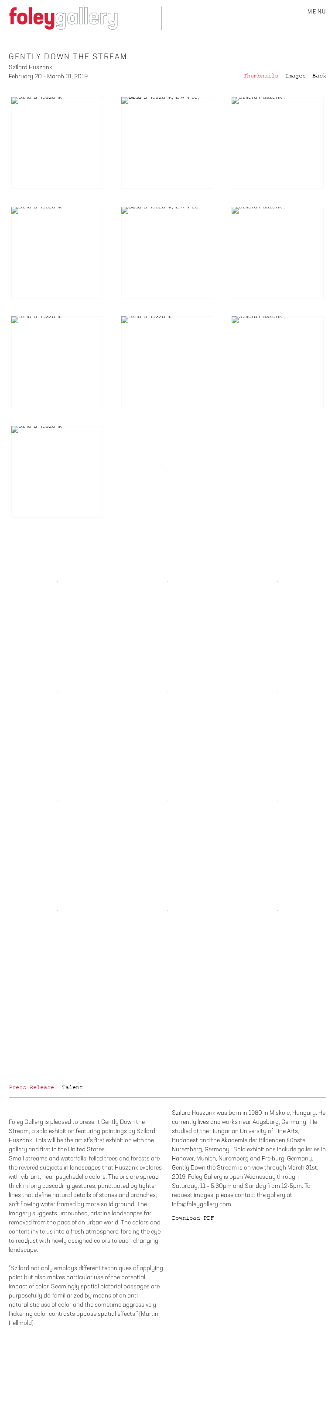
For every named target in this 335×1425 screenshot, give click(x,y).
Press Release (31, 1087)
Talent (72, 1087)
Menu (317, 12)
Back (319, 76)
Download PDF (193, 1218)
